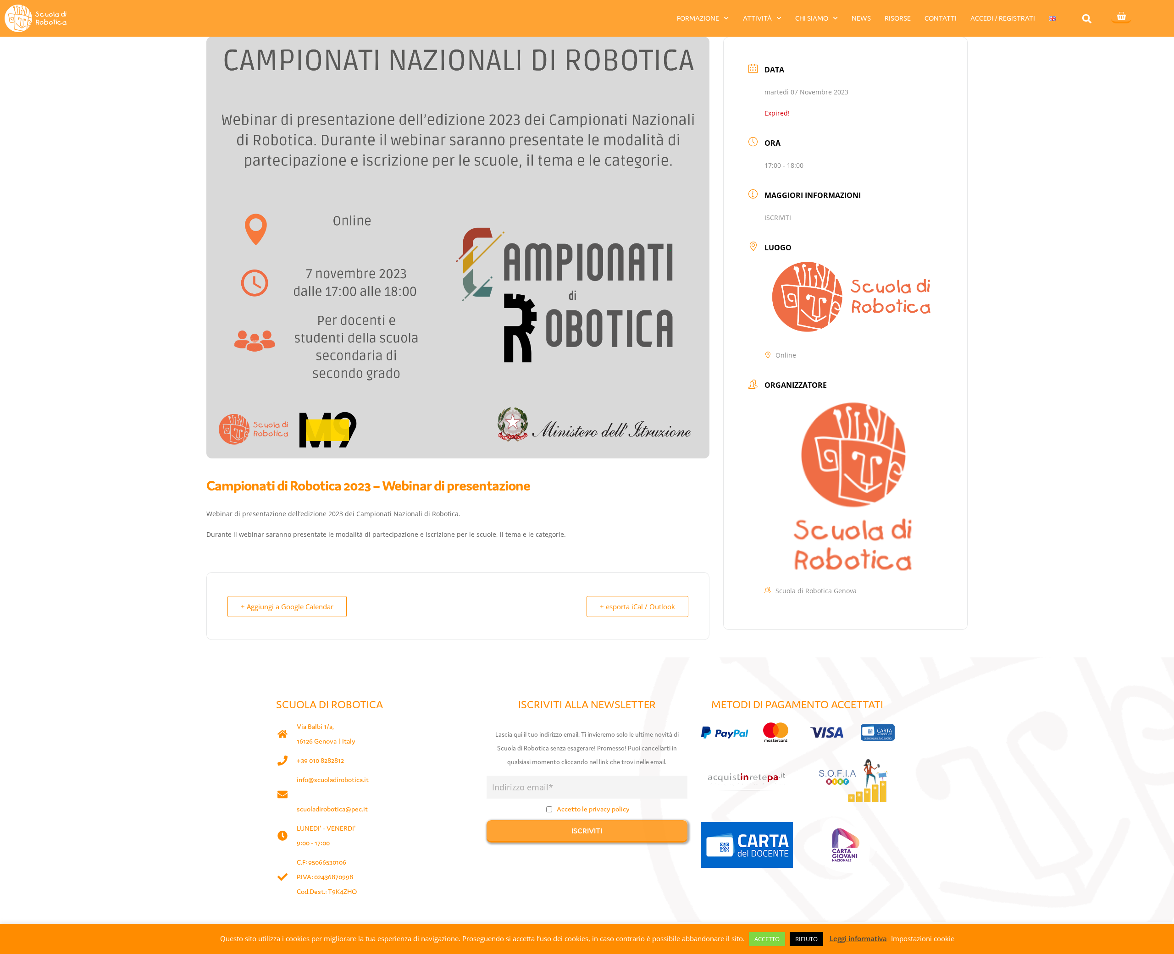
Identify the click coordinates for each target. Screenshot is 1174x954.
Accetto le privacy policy (593, 809)
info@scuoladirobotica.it (333, 779)
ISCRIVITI (777, 217)
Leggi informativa (858, 938)
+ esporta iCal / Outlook (637, 606)
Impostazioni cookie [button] (922, 938)
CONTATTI (941, 18)
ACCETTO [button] (767, 939)
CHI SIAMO (811, 18)
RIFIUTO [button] (806, 939)
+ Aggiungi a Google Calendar (287, 606)
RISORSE (898, 18)
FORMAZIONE (698, 18)
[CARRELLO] (1121, 17)
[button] (1087, 18)
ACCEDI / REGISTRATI (1002, 18)
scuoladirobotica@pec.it (332, 809)
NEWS (861, 18)
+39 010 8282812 (320, 760)
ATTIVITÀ (757, 18)
